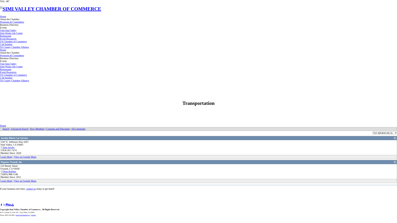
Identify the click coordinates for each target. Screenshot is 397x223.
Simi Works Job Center (11, 33)
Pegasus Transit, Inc (11, 162)
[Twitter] (4, 205)
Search (5, 129)
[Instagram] (7, 205)
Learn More (6, 157)
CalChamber (6, 44)
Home (3, 16)
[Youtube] (12, 205)
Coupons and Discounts (58, 129)
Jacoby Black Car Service (14, 138)
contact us (31, 189)
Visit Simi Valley (8, 30)
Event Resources (8, 38)
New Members (37, 129)
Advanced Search (19, 129)
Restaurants (5, 36)
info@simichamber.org (23, 215)
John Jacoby (9, 147)
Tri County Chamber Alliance (14, 47)
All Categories (78, 129)
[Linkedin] (10, 205)
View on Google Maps (25, 157)
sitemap (33, 215)
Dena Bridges (9, 171)
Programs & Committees (12, 22)
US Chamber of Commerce (13, 41)
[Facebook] (1, 205)
